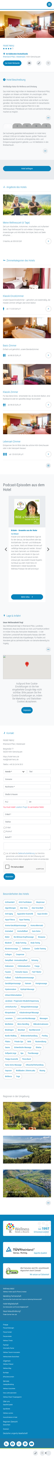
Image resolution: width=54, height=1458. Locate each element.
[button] (4, 24)
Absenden (9, 876)
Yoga (18, 1076)
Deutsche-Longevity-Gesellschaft (15, 1433)
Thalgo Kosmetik (11, 1059)
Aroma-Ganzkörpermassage (15, 925)
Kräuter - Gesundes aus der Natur (24, 530)
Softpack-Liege (10, 1053)
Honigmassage (41, 983)
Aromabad (9, 931)
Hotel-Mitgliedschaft (10, 1304)
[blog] (6, 1443)
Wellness (8, 1076)
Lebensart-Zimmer (11, 441)
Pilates (7, 1041)
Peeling (45, 1036)
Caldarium (26, 948)
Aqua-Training (24, 919)
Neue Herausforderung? (12, 1311)
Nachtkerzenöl (34, 1030)
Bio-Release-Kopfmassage (24, 937)
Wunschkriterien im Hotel (10, 1417)
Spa (21, 1053)
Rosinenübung (40, 1041)
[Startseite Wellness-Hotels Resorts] (19, 4)
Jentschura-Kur (11, 1007)
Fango (37, 966)
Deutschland (6, 1425)
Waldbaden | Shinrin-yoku (25, 1070)
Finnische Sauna (21, 972)
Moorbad (21, 1030)
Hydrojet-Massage (27, 989)
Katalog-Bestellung (8, 1384)
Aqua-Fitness (10, 919)
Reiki (29, 1041)
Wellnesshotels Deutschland (11, 1357)
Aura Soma (36, 931)
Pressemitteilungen (8, 1328)
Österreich (6, 1429)
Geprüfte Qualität (8, 1405)
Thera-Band (26, 1059)
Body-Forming (21, 943)
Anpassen (27, 710)
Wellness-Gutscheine (9, 1388)
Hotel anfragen (27, 168)
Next (48, 549)
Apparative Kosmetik (25, 914)
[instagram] (19, 1443)
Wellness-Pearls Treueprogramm (12, 1397)
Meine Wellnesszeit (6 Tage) (16, 222)
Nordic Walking (10, 1036)
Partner (6, 1345)
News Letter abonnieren (9, 1393)
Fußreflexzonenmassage (24, 977)
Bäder (7, 937)
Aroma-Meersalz (36, 925)
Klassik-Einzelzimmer (13, 296)
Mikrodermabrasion (40, 1024)
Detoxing (34, 960)
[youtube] (31, 1443)
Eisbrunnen (9, 966)
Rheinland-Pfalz (9, 57)
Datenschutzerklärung (26, 853)
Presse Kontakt (7, 1332)
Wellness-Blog (7, 1368)
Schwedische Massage (22, 1047)
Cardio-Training (40, 948)
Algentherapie (10, 908)
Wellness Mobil (8, 1289)
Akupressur (40, 902)
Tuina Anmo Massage (13, 1065)
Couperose (20, 954)
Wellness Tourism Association (11, 1352)
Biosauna (41, 937)
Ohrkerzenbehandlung (29, 1036)
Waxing (42, 1070)
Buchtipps (6, 1373)
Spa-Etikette (6, 1409)
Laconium (9, 1018)
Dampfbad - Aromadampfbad (16, 960)
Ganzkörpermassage (13, 983)
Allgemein (7, 1361)
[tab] (7, 126)
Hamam (28, 983)
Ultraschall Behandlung (34, 1065)
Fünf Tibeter (36, 972)
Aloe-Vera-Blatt (37, 908)
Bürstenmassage (11, 948)
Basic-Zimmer (9, 345)
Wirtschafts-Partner (8, 1348)
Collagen (8, 954)
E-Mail (8, 827)
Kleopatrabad (10, 1012)
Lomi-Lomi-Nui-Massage (26, 1018)
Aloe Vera (23, 908)
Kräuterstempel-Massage (29, 1012)
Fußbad (8, 977)
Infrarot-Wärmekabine (13, 995)
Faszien (8, 972)
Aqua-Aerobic (42, 914)
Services (6, 1381)
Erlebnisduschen (24, 966)
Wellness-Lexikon (8, 1413)
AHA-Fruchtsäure (25, 902)
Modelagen (9, 1030)
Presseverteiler (7, 1336)
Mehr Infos (25, 597)
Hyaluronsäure (10, 989)
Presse (5, 1325)
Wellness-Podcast (8, 1364)
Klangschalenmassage (29, 1007)
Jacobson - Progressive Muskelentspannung (22, 1001)
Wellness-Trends (8, 1340)
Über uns (6, 1401)
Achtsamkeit (10, 902)
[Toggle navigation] (49, 4)
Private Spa (18, 1041)
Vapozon (8, 1070)
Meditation (9, 1024)
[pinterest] (25, 1443)
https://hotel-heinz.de (11, 756)
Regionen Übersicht (10, 1422)
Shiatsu (38, 1047)
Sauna (7, 1047)
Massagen (44, 1018)
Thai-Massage (33, 1053)
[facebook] (12, 1443)
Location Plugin (22, 807)
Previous (6, 549)
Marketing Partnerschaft (12, 1296)
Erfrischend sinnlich (8, 1377)
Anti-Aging (9, 914)
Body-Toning (35, 943)
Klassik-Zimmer (10, 392)
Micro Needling (23, 1024)
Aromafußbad (22, 931)
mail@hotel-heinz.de (10, 759)
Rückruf (9, 831)
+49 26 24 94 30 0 (16, 764)
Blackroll (8, 943)
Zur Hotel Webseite (12, 63)
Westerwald (20, 57)
